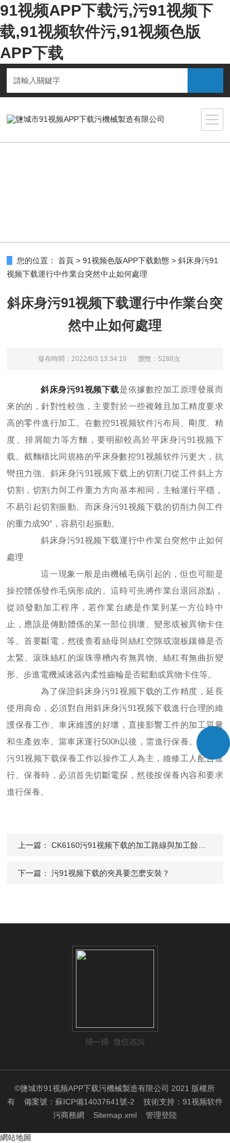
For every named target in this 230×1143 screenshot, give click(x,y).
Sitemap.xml (115, 1115)
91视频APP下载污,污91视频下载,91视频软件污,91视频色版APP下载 (106, 31)
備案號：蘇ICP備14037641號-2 (79, 1101)
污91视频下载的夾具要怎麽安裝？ (110, 873)
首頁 (66, 260)
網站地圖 (15, 1137)
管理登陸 (161, 1115)
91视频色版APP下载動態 (126, 260)
